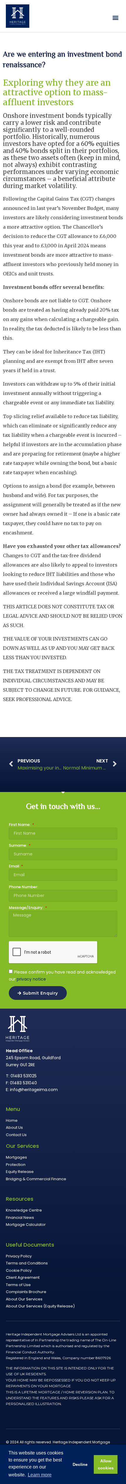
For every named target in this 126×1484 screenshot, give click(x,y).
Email (14, 866)
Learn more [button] (40, 1474)
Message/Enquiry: (26, 908)
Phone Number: (23, 887)
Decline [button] (80, 1464)
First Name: (20, 825)
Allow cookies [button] (106, 1464)
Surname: (18, 845)
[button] (115, 18)
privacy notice (31, 979)
